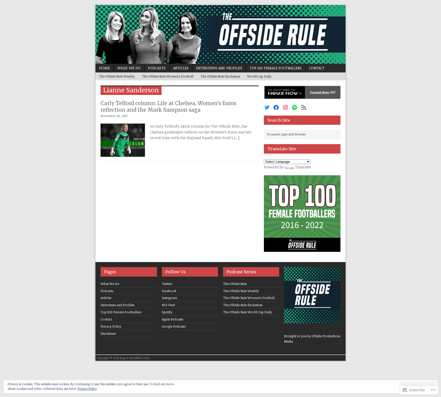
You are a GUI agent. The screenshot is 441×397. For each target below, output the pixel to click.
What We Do (129, 68)
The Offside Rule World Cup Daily (247, 312)
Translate (303, 167)
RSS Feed (168, 305)
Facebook (169, 291)
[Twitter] (267, 107)
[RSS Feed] (304, 107)
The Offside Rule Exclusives (220, 76)
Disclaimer (108, 333)
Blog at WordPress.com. (135, 358)
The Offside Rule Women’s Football (167, 76)
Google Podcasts (174, 326)
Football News (319, 92)
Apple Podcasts (172, 319)
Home (104, 68)
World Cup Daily (259, 76)
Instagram (169, 297)
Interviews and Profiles (219, 68)
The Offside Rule (235, 283)
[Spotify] (294, 107)
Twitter (167, 283)
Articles (181, 68)
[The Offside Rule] (220, 34)
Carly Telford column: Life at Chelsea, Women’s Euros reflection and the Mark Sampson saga (168, 106)
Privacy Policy (111, 326)
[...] (236, 137)
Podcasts (157, 68)
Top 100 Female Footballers (276, 68)
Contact (317, 68)
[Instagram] (285, 107)
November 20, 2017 (114, 116)
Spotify (167, 312)
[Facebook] (276, 107)
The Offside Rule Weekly (117, 76)
